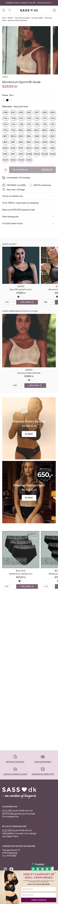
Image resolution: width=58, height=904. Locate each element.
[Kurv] (54, 10)
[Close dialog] (55, 873)
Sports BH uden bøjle (22, 18)
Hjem (4, 18)
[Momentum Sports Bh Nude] (29, 340)
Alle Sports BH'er (37, 18)
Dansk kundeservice (12, 196)
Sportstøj (48, 18)
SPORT (10, 18)
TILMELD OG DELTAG (38, 900)
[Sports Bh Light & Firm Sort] (20, 265)
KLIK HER (7, 810)
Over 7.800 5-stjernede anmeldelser (20, 202)
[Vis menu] (4, 10)
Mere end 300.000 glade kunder (18, 209)
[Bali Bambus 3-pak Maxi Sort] (20, 549)
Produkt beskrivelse (12, 223)
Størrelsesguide (10, 216)
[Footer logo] (19, 793)
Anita (4, 20)
